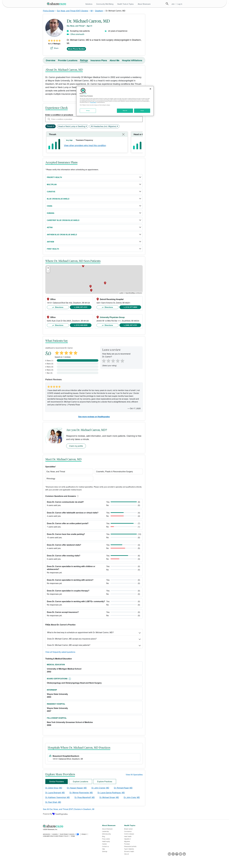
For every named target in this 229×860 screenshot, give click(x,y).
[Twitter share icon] (180, 854)
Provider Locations (67, 60)
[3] (113, 360)
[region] (115, 101)
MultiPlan (52, 184)
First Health (53, 249)
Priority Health (54, 177)
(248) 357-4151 (81, 307)
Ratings (84, 60)
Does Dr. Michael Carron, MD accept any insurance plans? (72, 638)
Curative (51, 191)
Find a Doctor (48, 10)
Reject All (125, 110)
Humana (50, 213)
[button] (77, 496)
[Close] (150, 88)
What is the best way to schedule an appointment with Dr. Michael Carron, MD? (80, 632)
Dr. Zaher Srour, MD (53, 787)
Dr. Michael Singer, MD (109, 797)
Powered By (47, 814)
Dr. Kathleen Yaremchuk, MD (57, 797)
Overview (50, 60)
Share (56, 48)
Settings (88, 110)
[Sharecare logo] (69, 826)
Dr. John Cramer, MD (100, 787)
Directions (59, 307)
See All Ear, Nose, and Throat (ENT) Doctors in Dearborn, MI (68, 809)
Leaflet (121, 293)
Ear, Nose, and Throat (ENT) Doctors (72, 10)
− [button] (48, 271)
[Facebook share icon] (169, 854)
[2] (108, 360)
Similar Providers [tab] (56, 781)
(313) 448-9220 (81, 325)
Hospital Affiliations (132, 60)
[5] (122, 360)
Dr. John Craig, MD (132, 797)
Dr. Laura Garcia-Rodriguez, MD (111, 792)
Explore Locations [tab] (80, 781)
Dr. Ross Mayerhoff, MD (85, 797)
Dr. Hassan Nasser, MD (77, 787)
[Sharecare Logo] (57, 3)
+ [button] (48, 268)
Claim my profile (76, 446)
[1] (103, 360)
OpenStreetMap (130, 293)
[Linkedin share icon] (177, 854)
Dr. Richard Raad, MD (123, 787)
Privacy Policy (93, 102)
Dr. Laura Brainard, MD (55, 792)
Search (167, 3)
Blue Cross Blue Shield (58, 199)
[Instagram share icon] (173, 854)
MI (92, 10)
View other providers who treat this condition (85, 145)
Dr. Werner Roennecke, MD (81, 792)
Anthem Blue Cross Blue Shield (62, 234)
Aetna (50, 227)
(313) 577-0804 (131, 307)
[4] (117, 360)
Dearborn (99, 10)
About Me (114, 60)
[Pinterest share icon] (184, 854)
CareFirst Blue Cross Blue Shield (63, 220)
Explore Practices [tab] (104, 781)
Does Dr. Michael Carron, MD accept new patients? (68, 645)
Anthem (50, 241)
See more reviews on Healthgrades (94, 416)
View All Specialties (134, 774)
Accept (142, 110)
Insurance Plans (99, 60)
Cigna (49, 206)
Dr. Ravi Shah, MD (53, 802)
